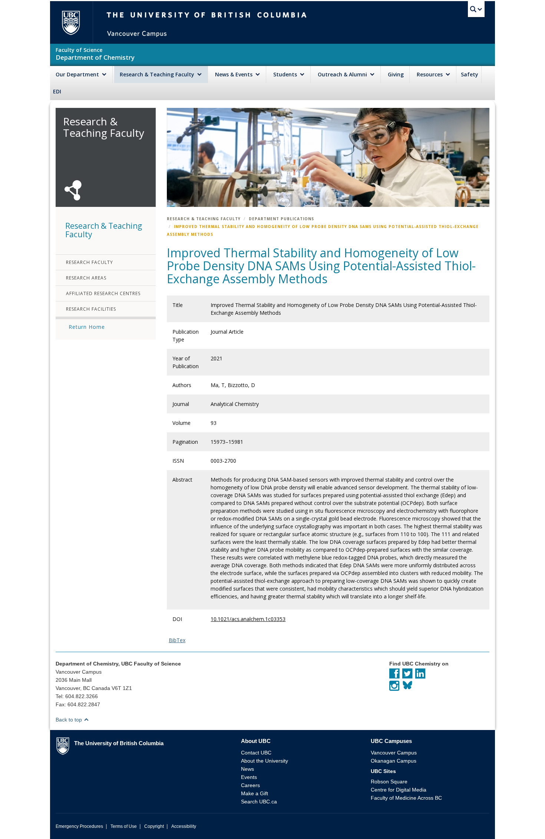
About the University (264, 761)
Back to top (69, 720)
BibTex (177, 640)
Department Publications (281, 218)
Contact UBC (256, 753)
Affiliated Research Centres (103, 293)
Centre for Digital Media (398, 790)
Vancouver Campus (394, 753)
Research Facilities (91, 309)
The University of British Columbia (71, 22)
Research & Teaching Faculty (158, 74)
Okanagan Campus (393, 761)
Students (285, 74)
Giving (396, 74)
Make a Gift (254, 793)
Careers (250, 785)
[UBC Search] (476, 9)
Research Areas (86, 278)
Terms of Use (123, 826)
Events (249, 777)
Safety (469, 74)
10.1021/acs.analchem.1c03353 (248, 618)
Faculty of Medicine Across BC (406, 798)
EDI (57, 91)
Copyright (154, 826)
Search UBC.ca (259, 802)
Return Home (87, 326)
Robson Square (389, 782)
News (247, 769)
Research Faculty (89, 262)
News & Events (234, 74)
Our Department (78, 74)
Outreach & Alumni (343, 74)
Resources (430, 74)
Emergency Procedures (79, 826)
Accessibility (183, 826)
